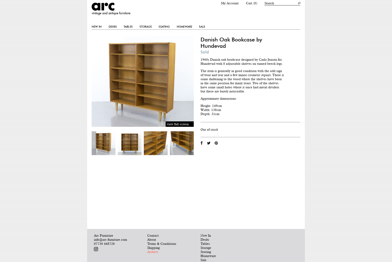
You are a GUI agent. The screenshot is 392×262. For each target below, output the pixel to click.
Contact (153, 235)
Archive (152, 252)
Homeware (184, 26)
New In (97, 26)
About (151, 239)
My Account (230, 3)
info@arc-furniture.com (110, 239)
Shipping (153, 248)
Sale (202, 26)
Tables (128, 26)
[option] (104, 143)
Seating (164, 26)
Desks (113, 26)
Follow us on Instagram (96, 249)
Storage (146, 26)
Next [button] (191, 143)
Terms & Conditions (161, 243)
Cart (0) (251, 3)
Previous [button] (94, 143)
